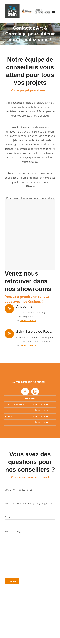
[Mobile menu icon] (53, 11)
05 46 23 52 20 (28, 320)
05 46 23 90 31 (28, 345)
